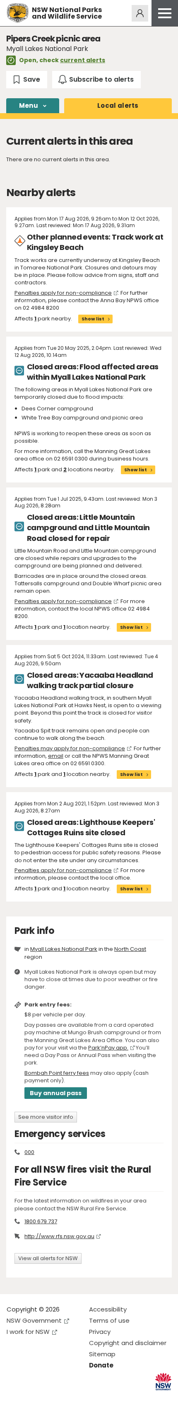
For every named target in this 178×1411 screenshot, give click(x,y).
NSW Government (34, 1320)
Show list (93, 318)
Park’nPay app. (108, 1048)
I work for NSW (28, 1331)
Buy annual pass (56, 1093)
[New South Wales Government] (163, 1382)
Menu (28, 105)
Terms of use (109, 1320)
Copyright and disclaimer (127, 1342)
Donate (101, 1365)
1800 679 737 (40, 1221)
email (55, 756)
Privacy (100, 1331)
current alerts (82, 60)
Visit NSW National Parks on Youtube (50, 1398)
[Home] (18, 13)
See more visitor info (45, 1117)
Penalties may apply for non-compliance (69, 748)
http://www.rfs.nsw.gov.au (59, 1236)
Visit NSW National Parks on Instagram (32, 1398)
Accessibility (108, 1309)
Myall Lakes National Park (63, 949)
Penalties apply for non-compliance (63, 293)
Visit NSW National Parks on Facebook (14, 1398)
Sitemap (102, 1354)
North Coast (130, 949)
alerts (118, 105)
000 (29, 1152)
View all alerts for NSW (48, 1258)
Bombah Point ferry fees (56, 1073)
